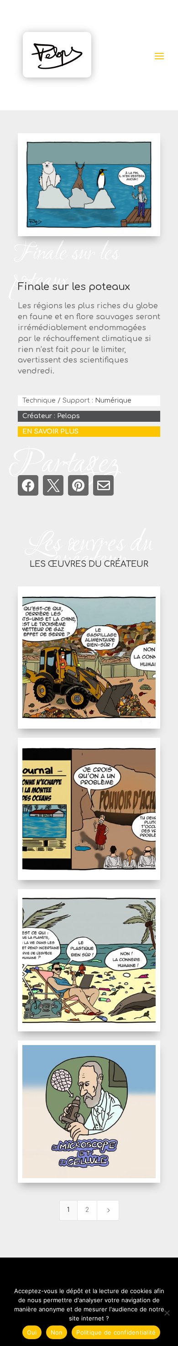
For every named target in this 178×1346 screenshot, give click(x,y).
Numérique (113, 400)
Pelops (68, 416)
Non (57, 1332)
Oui (32, 1332)
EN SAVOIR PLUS (50, 431)
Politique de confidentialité (116, 1332)
